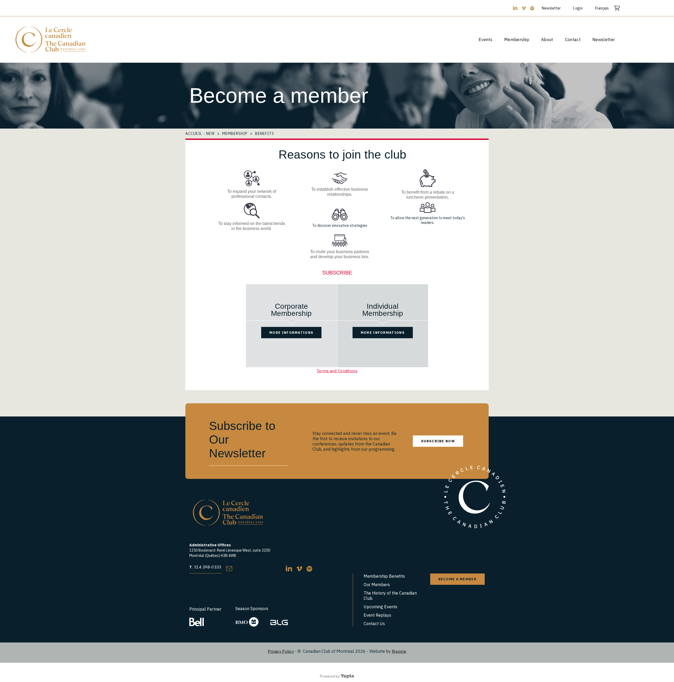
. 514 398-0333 (205, 567)
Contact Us (374, 623)
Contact (573, 39)
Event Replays (377, 615)
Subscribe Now (438, 441)
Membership (516, 39)
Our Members (377, 584)
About (547, 39)
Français (602, 8)
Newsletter (551, 8)
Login (578, 8)
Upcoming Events (380, 606)
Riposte (399, 651)
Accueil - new (200, 133)
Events (485, 39)
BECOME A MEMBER (457, 579)
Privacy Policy (281, 651)
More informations (291, 332)
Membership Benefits (384, 576)
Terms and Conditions (337, 370)
